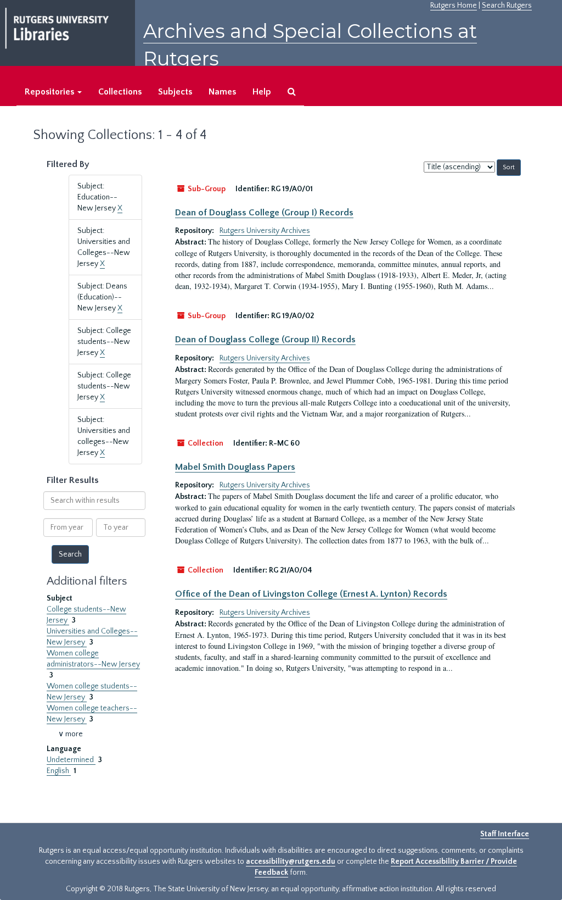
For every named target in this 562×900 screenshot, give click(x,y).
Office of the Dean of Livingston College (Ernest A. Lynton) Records (311, 594)
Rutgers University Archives (265, 230)
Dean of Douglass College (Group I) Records (264, 213)
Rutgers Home (453, 5)
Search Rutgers (507, 5)
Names (222, 92)
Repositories (50, 92)
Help (261, 92)
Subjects (175, 92)
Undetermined (71, 759)
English (59, 770)
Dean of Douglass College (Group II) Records (265, 340)
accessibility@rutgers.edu (290, 861)
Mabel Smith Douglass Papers (235, 467)
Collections (120, 92)
